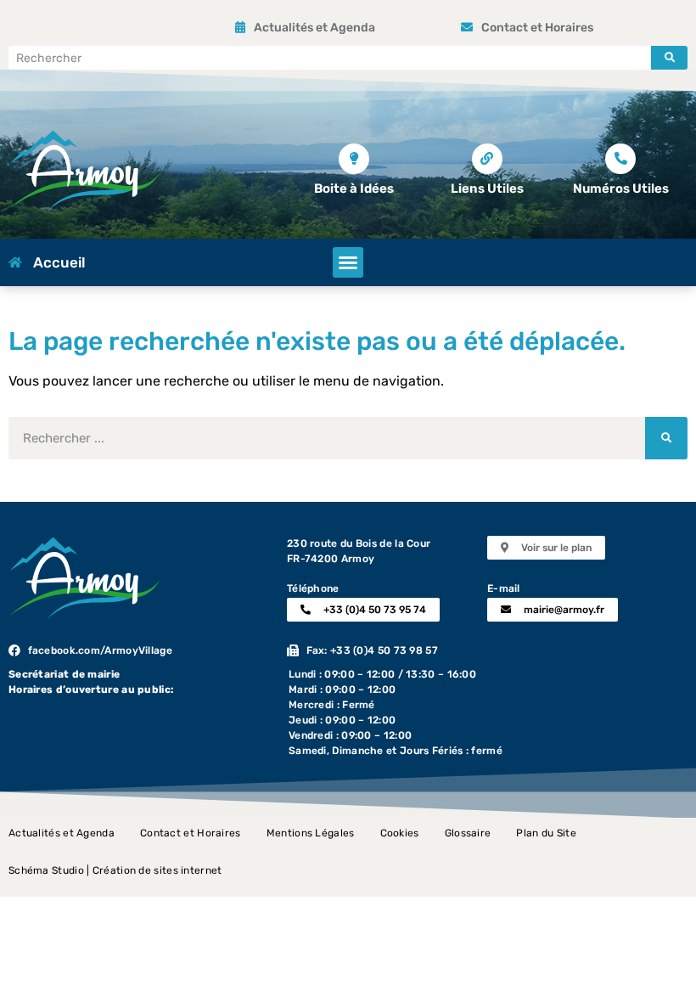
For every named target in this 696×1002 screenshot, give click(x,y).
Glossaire (468, 833)
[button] (348, 262)
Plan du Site (546, 833)
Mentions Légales (311, 833)
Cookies (399, 833)
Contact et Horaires (190, 833)
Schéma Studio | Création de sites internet (115, 870)
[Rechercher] (669, 58)
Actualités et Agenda (61, 833)
